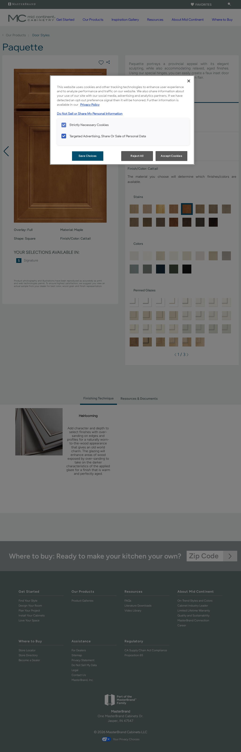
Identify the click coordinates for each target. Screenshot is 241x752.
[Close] (189, 81)
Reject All (137, 155)
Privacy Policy (90, 104)
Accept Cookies (171, 155)
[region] (122, 120)
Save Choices (88, 155)
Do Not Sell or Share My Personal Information (90, 113)
